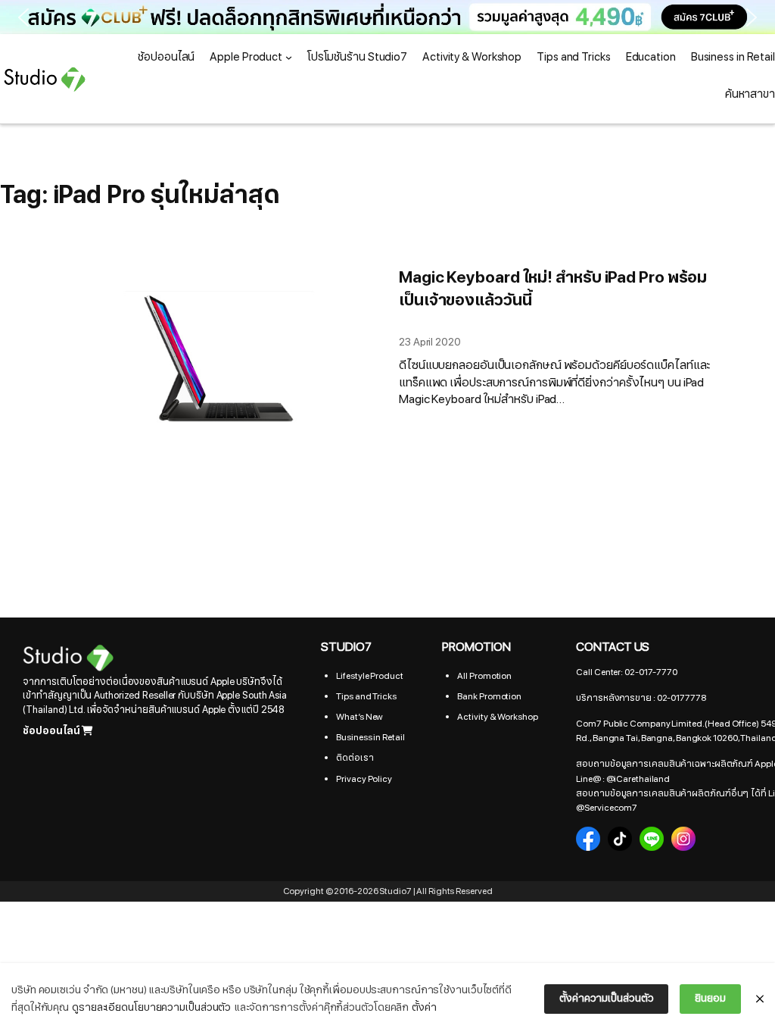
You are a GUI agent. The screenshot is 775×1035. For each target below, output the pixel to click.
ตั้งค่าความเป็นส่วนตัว (606, 998)
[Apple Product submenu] (288, 57)
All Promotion (484, 676)
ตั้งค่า (424, 1007)
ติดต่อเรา (354, 758)
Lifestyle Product (369, 676)
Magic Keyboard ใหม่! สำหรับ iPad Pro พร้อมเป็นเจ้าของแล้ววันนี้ (553, 289)
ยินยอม (710, 998)
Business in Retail (370, 737)
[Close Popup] (760, 999)
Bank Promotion (489, 696)
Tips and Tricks (366, 696)
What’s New (359, 717)
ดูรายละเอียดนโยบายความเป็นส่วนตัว (151, 1007)
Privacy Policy (364, 779)
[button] (387, 17)
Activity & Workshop (497, 717)
